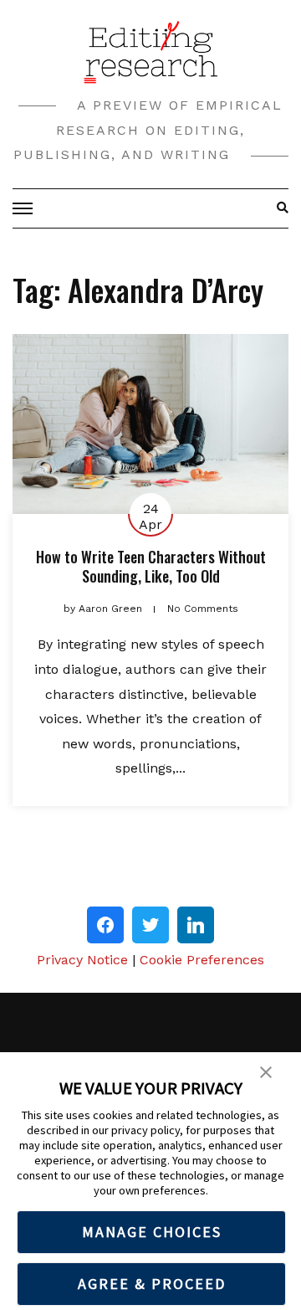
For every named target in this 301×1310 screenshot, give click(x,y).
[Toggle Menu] (25, 208)
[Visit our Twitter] (150, 925)
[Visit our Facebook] (105, 925)
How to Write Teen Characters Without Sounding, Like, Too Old (151, 566)
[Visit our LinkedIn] (195, 925)
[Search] (278, 208)
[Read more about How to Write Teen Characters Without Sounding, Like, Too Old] (150, 424)
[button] (266, 1070)
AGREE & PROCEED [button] (152, 1283)
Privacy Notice (82, 960)
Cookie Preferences (202, 960)
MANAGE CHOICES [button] (152, 1231)
